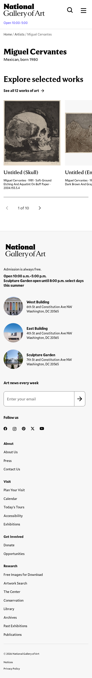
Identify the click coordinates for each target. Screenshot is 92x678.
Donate (9, 545)
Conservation (13, 600)
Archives (10, 617)
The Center (12, 591)
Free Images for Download (23, 574)
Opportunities (14, 553)
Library (9, 608)
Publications (13, 634)
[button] (7, 207)
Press (8, 460)
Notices (8, 662)
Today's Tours (14, 507)
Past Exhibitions (15, 626)
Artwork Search (15, 583)
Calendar (10, 498)
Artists (20, 34)
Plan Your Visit (14, 490)
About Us (11, 452)
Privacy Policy (12, 668)
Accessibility (13, 515)
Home (8, 34)
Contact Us (12, 469)
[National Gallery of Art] (46, 250)
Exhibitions (12, 524)
